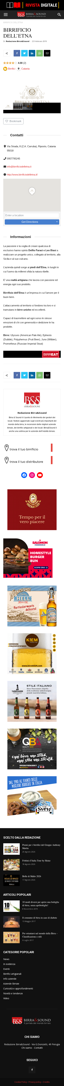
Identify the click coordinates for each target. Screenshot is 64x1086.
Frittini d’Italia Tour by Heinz (36, 860)
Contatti (38, 1047)
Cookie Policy (20, 1082)
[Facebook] (32, 1070)
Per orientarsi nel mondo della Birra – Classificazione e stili (40, 935)
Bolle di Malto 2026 (31, 876)
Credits (46, 1082)
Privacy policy (35, 1082)
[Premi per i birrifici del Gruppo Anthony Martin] (11, 849)
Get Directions (29, 221)
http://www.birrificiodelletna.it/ (22, 174)
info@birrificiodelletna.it (19, 166)
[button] (59, 14)
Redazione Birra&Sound (17, 41)
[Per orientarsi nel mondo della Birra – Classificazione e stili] (11, 937)
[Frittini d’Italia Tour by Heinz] (11, 864)
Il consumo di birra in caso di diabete (39, 917)
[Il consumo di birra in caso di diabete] (11, 922)
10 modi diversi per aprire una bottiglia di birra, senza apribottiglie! (40, 903)
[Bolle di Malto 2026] (11, 880)
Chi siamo (26, 1047)
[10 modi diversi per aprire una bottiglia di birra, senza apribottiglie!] (11, 906)
